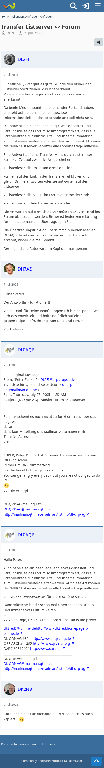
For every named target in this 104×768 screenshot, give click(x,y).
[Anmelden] (85, 6)
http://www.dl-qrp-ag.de (51, 638)
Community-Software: (52, 761)
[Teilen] (98, 42)
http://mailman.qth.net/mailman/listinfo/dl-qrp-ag (44, 514)
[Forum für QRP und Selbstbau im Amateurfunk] (9, 6)
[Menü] (98, 6)
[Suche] (73, 6)
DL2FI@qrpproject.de (57, 379)
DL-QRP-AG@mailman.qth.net (28, 509)
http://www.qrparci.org (51, 643)
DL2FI (11, 33)
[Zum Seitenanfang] (96, 761)
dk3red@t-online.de (20, 628)
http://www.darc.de (45, 648)
